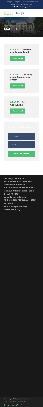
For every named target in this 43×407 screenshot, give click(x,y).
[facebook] (20, 7)
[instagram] (28, 7)
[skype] (13, 405)
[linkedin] (23, 7)
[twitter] (17, 405)
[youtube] (25, 7)
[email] (17, 7)
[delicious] (14, 7)
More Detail (17, 58)
